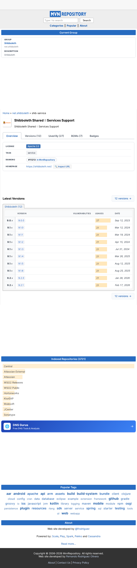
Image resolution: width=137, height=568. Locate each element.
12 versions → (123, 198)
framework (100, 498)
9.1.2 (20, 242)
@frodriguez (82, 528)
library (65, 503)
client (116, 493)
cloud (12, 498)
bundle (105, 493)
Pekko (78, 536)
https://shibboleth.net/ (39, 166)
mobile (98, 503)
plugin (25, 508)
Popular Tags (68, 487)
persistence (11, 508)
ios (23, 503)
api (43, 493)
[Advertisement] (68, 4)
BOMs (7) (77, 135)
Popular (71, 25)
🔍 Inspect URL (62, 166)
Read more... (68, 543)
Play (62, 536)
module (111, 503)
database (48, 498)
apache (33, 493)
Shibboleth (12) (13, 206)
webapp (75, 513)
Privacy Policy (81, 562)
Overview (12, 135)
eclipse (61, 498)
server (68, 508)
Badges (94, 135)
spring (91, 508)
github (114, 498)
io (18, 503)
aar (9, 493)
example (73, 498)
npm (120, 503)
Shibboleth (10, 43)
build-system (87, 493)
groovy (10, 503)
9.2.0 (21, 278)
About (83, 25)
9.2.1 (21, 285)
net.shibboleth (20, 113)
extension (87, 498)
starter (108, 508)
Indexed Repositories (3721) (68, 358)
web (65, 513)
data (37, 498)
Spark (69, 536)
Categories (56, 25)
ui (58, 513)
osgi (129, 503)
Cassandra (94, 536)
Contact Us (63, 562)
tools (130, 508)
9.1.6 (20, 270)
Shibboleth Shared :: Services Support (44, 120)
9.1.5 (20, 263)
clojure (126, 493)
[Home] (68, 16)
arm (50, 493)
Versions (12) (33, 135)
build (71, 493)
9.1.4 (20, 256)
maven (87, 503)
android (19, 493)
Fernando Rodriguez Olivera (82, 556)
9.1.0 (20, 227)
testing (120, 508)
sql (100, 508)
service (31, 152)
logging (75, 503)
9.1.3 (20, 249)
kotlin (54, 503)
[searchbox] (60, 20)
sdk (60, 508)
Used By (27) (56, 135)
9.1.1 (20, 234)
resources (39, 508)
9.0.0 (21, 220)
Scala (55, 536)
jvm (46, 503)
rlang (52, 508)
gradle (125, 498)
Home (6, 113)
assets (60, 493)
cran (30, 498)
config (21, 498)
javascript (35, 503)
